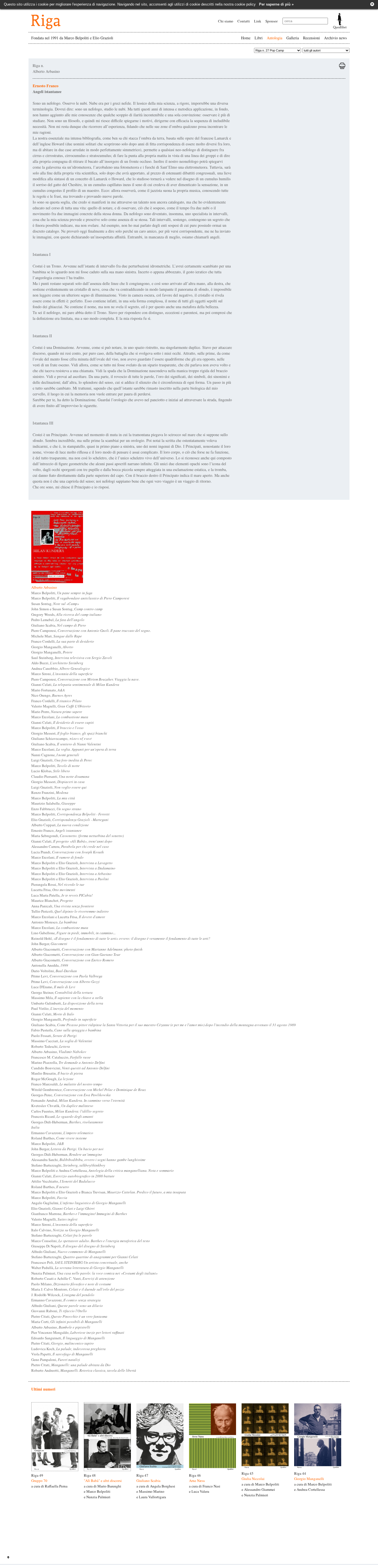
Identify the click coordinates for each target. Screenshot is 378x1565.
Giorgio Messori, (69, 733)
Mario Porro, (56, 711)
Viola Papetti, (62, 1354)
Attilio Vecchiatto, (63, 1181)
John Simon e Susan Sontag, (67, 608)
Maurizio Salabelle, (53, 803)
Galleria (292, 37)
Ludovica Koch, (68, 1348)
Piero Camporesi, (91, 630)
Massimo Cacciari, (61, 1040)
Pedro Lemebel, (57, 619)
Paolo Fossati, (54, 1035)
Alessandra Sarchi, (88, 1159)
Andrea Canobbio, (60, 668)
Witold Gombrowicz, (88, 1089)
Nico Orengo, (51, 695)
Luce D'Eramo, (53, 986)
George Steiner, (62, 992)
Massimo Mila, (67, 997)
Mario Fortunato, (48, 690)
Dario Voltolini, (54, 970)
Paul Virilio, (57, 1008)
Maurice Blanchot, (52, 900)
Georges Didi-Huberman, (67, 1121)
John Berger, (49, 943)
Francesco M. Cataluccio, (61, 1057)
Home (245, 37)
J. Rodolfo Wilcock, (62, 1294)
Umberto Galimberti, (67, 1003)
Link (257, 21)
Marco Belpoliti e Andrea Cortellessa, (102, 1170)
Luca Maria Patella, (62, 895)
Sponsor (271, 21)
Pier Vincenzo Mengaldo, (77, 1332)
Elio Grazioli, (69, 819)
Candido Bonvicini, (70, 1067)
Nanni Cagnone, (55, 754)
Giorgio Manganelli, (52, 646)
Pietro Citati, (69, 1316)
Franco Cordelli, (62, 641)
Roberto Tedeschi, (50, 1046)
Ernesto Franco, (56, 830)
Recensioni (311, 37)
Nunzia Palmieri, (94, 1273)
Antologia (274, 37)
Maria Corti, (66, 1321)
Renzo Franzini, (49, 792)
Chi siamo (225, 21)
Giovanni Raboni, (59, 1310)
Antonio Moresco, (54, 922)
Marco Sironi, (62, 673)
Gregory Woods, (66, 614)
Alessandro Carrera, (70, 846)
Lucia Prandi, (67, 852)
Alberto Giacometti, (87, 949)
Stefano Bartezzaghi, (68, 1165)
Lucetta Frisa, (53, 889)
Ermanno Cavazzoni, (62, 1132)
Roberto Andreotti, (83, 1370)
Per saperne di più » (276, 4)
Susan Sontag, (55, 603)
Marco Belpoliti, (61, 592)
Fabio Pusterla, (66, 1030)
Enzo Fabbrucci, (56, 808)
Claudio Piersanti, (60, 776)
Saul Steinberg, (71, 657)
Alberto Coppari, (60, 824)
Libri (259, 37)
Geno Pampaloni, (55, 1359)
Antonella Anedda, (49, 965)
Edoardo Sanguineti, (68, 1337)
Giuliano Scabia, (58, 625)
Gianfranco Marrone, (79, 1213)
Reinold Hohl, (120, 938)
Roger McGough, (52, 1078)
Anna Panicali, (62, 906)
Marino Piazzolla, (68, 1062)
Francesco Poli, (79, 1262)
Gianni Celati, (75, 684)
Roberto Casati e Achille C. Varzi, (73, 1278)
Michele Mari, (56, 636)
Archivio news (335, 37)
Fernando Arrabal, (78, 1100)
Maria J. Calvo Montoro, (77, 1289)
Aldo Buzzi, (57, 662)
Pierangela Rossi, (57, 884)
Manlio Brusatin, (57, 1073)
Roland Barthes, (59, 1138)
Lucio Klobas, (50, 770)
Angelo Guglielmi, (78, 1202)
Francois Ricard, (62, 1116)
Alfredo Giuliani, (68, 1251)
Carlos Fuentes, (67, 1111)
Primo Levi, (66, 976)
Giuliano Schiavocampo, (61, 738)
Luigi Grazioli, (61, 760)
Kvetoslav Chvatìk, (62, 1105)
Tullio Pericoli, (70, 911)
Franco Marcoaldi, (66, 1084)
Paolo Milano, (71, 1283)
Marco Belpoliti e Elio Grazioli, (72, 862)
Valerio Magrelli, (61, 706)
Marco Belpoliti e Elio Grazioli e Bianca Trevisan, (108, 1192)
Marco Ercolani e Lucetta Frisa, (68, 916)
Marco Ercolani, (59, 716)
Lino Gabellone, (73, 932)
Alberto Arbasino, (58, 1051)
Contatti (243, 21)
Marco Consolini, (90, 1240)
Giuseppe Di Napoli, (73, 1246)
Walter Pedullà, (77, 1267)
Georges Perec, (71, 1094)
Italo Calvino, (65, 1229)
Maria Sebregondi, (77, 835)
